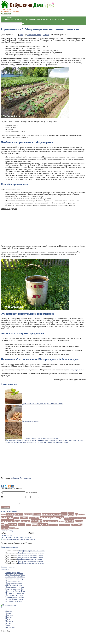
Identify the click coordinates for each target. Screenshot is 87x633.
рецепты (79, 521)
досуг (71, 514)
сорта (34, 525)
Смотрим (19, 19)
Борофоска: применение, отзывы (32, 551)
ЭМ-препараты (25, 478)
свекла (6, 525)
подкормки (7, 520)
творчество (53, 525)
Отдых (53, 19)
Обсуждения (10, 627)
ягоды (17, 528)
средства (42, 524)
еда (76, 514)
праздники (53, 521)
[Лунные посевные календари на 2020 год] (18, 539)
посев (46, 521)
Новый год (28, 514)
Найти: (3, 533)
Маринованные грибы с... (15, 597)
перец (66, 518)
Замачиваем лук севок (30, 421)
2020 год (19, 514)
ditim (21, 35)
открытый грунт (55, 517)
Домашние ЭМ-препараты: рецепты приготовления (42, 404)
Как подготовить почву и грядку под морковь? (40, 438)
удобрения (15, 478)
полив (17, 521)
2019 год (10, 514)
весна (45, 514)
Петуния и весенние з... (14, 593)
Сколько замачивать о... (14, 583)
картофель (24, 518)
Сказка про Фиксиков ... (14, 601)
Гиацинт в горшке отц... (14, 579)
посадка (36, 521)
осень (43, 517)
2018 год (3, 514)
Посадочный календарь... (15, 575)
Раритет (61, 19)
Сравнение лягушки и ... (14, 581)
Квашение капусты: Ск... (15, 577)
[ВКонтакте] (2, 486)
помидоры (25, 521)
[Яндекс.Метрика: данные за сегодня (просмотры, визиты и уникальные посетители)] (8, 605)
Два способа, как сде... (14, 595)
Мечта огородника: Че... (14, 589)
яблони (12, 528)
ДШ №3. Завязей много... (15, 585)
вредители (54, 514)
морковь (31, 518)
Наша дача (45, 19)
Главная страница (34, 35)
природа (61, 521)
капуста (16, 518)
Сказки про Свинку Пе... (15, 591)
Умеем (36, 19)
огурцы (36, 518)
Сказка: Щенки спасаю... (15, 599)
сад (2, 524)
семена (12, 524)
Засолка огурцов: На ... (14, 573)
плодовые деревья (75, 518)
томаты (67, 525)
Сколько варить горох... (14, 587)
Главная (8, 17)
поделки (83, 518)
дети (64, 514)
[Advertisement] (43, 227)
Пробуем (28, 19)
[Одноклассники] (9, 486)
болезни (37, 514)
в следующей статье (76, 370)
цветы (5, 528)
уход (80, 525)
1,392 (67, 35)
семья (21, 524)
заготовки (82, 514)
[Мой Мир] (12, 486)
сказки (28, 525)
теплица (61, 525)
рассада (69, 521)
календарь (7, 517)
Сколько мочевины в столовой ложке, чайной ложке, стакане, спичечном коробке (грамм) (44, 441)
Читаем (10, 19)
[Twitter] (6, 486)
